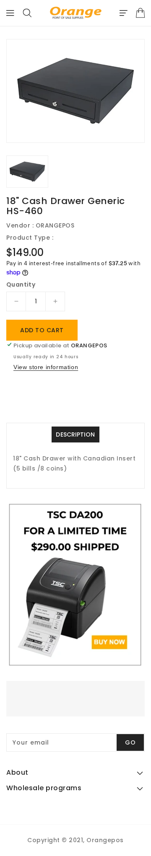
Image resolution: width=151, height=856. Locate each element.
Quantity (20, 284)
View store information (45, 367)
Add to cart (42, 330)
